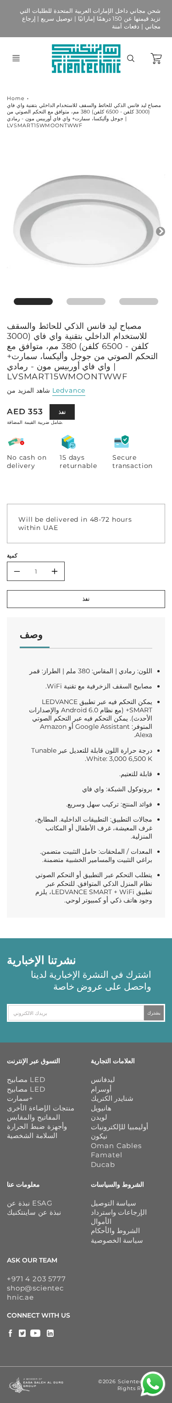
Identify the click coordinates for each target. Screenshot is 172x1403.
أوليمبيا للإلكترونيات (120, 1126)
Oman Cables (116, 1145)
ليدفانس (103, 1079)
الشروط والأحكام (115, 1230)
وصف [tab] (31, 634)
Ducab (103, 1164)
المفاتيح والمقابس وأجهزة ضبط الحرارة (37, 1122)
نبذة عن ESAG (30, 1203)
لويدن (99, 1117)
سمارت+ (20, 1098)
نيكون (99, 1136)
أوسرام (101, 1089)
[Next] (160, 231)
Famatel (106, 1154)
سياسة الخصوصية (117, 1240)
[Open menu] (16, 58)
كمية (12, 555)
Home (15, 98)
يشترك (154, 1013)
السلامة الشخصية (32, 1135)
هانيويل (101, 1108)
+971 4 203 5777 (36, 1278)
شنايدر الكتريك (112, 1098)
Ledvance (69, 390)
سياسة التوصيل (114, 1203)
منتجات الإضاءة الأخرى (40, 1108)
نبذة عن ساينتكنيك (34, 1212)
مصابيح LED (26, 1079)
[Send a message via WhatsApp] (153, 1383)
